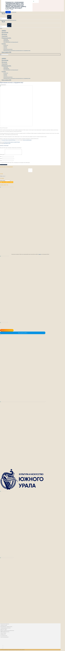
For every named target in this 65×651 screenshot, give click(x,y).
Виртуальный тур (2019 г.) (22, 332)
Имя (1, 156)
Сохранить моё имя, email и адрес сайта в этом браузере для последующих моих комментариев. (15, 162)
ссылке (40, 254)
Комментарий (2, 154)
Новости (4, 84)
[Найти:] (4, 18)
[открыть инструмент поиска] (3, 14)
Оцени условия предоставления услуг (7, 330)
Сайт (1, 160)
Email (1, 158)
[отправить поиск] (9, 17)
